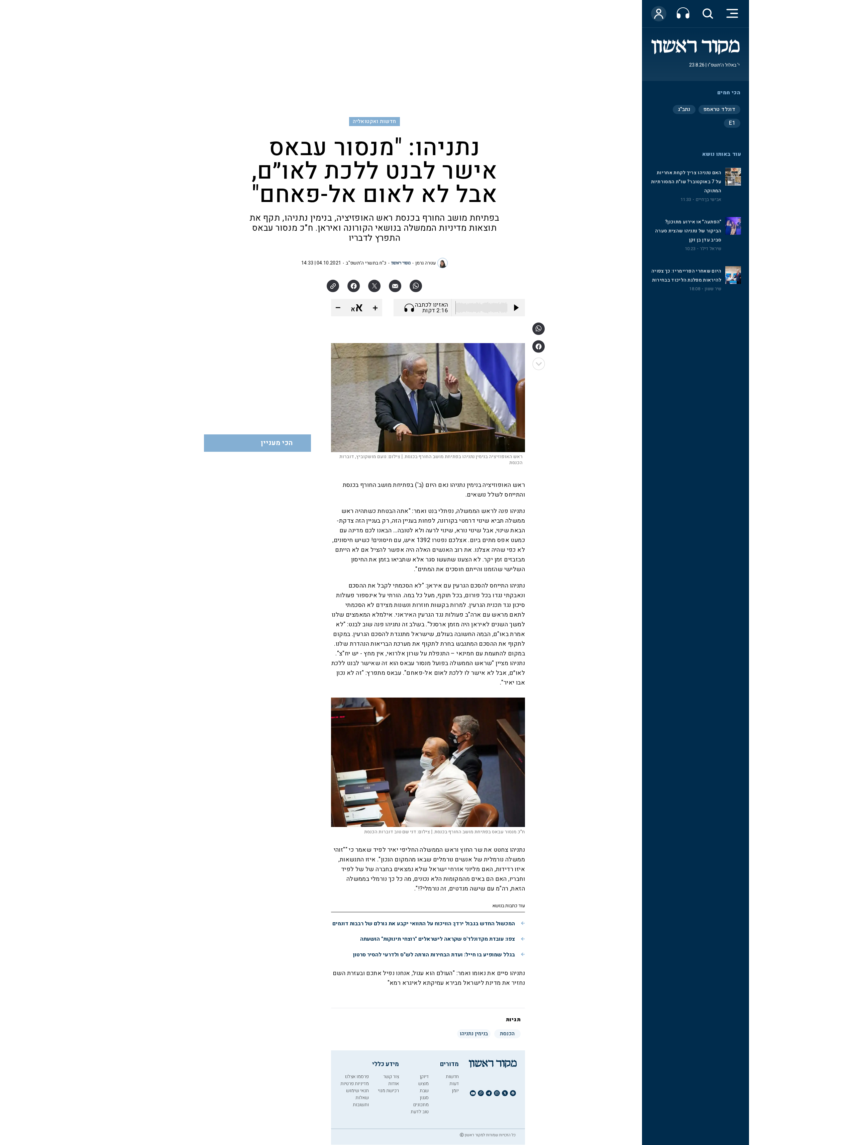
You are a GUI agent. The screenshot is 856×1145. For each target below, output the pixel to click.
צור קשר (391, 1076)
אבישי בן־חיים (709, 199)
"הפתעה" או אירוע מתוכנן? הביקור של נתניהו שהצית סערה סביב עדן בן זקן (688, 230)
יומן (455, 1090)
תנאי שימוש (357, 1090)
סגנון (424, 1097)
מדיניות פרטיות (354, 1083)
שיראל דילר (711, 248)
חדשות (452, 1076)
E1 (732, 123)
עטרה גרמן (425, 263)
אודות (393, 1083)
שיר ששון (713, 289)
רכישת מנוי (388, 1090)
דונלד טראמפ (719, 109)
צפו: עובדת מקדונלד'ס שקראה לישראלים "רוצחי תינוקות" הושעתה (437, 939)
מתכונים (421, 1104)
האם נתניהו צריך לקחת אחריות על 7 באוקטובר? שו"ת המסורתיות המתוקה (686, 181)
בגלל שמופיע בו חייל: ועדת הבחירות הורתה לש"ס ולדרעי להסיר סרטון (434, 955)
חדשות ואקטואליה (374, 121)
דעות (454, 1083)
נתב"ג (684, 109)
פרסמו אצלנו (357, 1076)
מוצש (423, 1083)
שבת (424, 1090)
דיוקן (424, 1076)
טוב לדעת (420, 1111)
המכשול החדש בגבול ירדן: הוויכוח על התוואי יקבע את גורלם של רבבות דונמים (423, 924)
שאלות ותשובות (361, 1101)
